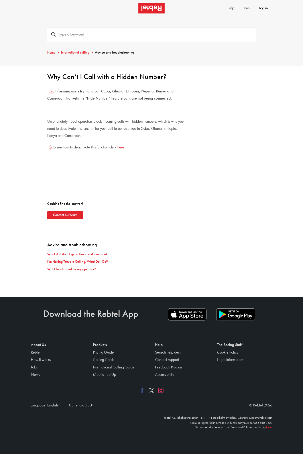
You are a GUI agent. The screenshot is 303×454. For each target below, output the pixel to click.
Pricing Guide (103, 352)
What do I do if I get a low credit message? (77, 254)
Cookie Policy (227, 352)
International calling (75, 52)
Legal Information (230, 360)
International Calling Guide (113, 367)
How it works (41, 360)
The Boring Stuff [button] (229, 345)
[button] (45, 405)
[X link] (151, 390)
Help (230, 8)
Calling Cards (103, 360)
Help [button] (159, 345)
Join (247, 8)
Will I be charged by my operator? (71, 269)
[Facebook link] (143, 390)
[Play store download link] (235, 314)
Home (51, 52)
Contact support (167, 360)
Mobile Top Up (104, 375)
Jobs (34, 367)
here (120, 147)
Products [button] (100, 345)
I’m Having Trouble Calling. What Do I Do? (77, 262)
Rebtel (36, 352)
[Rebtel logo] (151, 8)
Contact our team (65, 215)
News (35, 375)
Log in (263, 8)
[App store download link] (187, 314)
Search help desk (168, 352)
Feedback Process (168, 367)
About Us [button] (38, 345)
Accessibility (164, 375)
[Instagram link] (159, 390)
